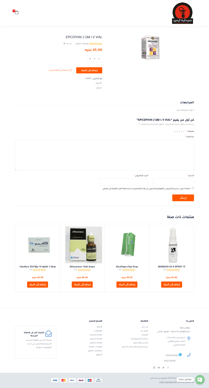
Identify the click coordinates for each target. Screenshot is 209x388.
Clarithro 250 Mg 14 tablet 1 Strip (38, 266)
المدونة (145, 335)
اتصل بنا (144, 331)
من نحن (144, 327)
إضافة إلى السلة (89, 70)
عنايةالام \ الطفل (95, 351)
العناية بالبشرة (96, 335)
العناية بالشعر (96, 339)
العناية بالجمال (96, 343)
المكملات (98, 331)
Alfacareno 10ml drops (82, 266)
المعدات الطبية (95, 347)
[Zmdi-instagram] (154, 367)
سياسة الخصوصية (139, 339)
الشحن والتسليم (140, 343)
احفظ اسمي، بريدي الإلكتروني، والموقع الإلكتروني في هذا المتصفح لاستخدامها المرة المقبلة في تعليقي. (146, 189)
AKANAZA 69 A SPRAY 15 (171, 266)
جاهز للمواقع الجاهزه (168, 382)
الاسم (190, 176)
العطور (99, 355)
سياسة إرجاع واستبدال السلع (135, 347)
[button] (17, 13)
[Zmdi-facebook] (168, 367)
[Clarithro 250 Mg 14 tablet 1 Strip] (37, 244)
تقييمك (190, 131)
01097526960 (172, 356)
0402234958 (170, 361)
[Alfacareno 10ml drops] (82, 244)
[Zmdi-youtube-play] (158, 367)
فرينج (98, 88)
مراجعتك (189, 137)
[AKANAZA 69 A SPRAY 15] (171, 244)
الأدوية (98, 83)
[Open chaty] (200, 379)
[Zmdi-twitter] (163, 367)
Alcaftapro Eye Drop (127, 266)
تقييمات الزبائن (82, 44)
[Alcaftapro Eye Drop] (127, 244)
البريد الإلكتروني (141, 176)
